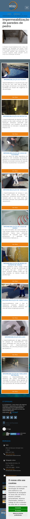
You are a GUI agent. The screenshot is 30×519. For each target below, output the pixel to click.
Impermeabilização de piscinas (15, 79)
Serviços (17, 14)
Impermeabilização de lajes (15, 337)
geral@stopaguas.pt (11, 475)
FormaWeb (4, 516)
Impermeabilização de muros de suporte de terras (15, 264)
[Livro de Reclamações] (6, 429)
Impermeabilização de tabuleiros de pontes (15, 374)
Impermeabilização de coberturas (15, 300)
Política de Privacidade (11, 423)
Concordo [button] (18, 507)
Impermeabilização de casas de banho (15, 227)
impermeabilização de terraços (15, 190)
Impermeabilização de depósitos (15, 116)
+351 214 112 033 (10, 454)
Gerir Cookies (6, 425)
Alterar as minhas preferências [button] (18, 514)
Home (9, 14)
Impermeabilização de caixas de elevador (15, 153)
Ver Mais (15, 97)
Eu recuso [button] (18, 510)
